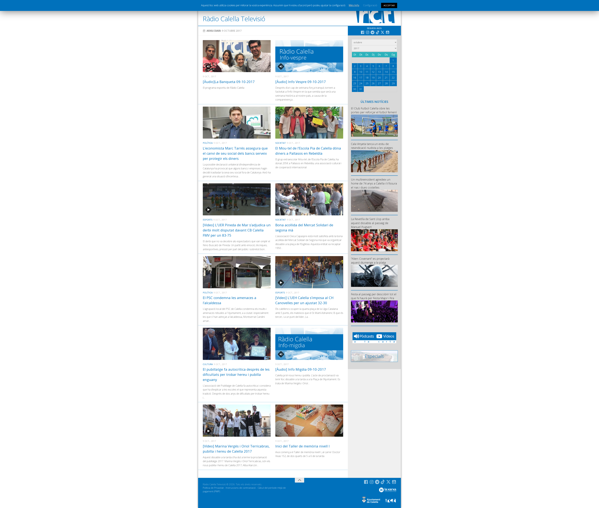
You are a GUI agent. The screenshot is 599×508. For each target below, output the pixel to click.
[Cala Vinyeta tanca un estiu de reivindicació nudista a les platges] (374, 161)
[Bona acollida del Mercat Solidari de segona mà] (309, 199)
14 (386, 71)
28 (386, 83)
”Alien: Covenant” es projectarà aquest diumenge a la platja (370, 260)
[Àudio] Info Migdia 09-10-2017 (300, 369)
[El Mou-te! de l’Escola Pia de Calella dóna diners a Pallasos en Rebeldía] (309, 123)
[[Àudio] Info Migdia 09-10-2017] (309, 344)
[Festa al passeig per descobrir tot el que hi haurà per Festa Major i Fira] (374, 311)
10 (360, 71)
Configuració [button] (370, 5)
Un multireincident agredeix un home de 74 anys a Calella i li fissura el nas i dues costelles (374, 183)
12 (373, 71)
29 (393, 83)
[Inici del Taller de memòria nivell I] (309, 421)
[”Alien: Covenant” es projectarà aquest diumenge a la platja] (374, 276)
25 (367, 83)
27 (379, 83)
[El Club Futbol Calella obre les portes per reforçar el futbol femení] (374, 126)
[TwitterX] (382, 32)
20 (379, 77)
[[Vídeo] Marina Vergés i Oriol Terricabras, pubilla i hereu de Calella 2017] (237, 421)
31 (360, 89)
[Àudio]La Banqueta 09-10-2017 (229, 81)
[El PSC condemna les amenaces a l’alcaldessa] (237, 272)
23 (354, 83)
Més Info (354, 5)
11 (367, 71)
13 (379, 71)
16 (354, 77)
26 (373, 83)
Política (208, 142)
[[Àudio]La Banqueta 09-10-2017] (237, 56)
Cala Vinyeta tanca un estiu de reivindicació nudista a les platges (372, 146)
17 (360, 77)
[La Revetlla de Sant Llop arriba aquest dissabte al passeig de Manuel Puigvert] (374, 240)
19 (373, 77)
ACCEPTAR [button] (389, 5)
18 (367, 77)
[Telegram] (372, 32)
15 (393, 71)
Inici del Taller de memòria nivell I (302, 446)
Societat (280, 142)
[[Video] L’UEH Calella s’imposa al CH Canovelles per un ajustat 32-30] (309, 272)
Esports (207, 219)
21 (386, 77)
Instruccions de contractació (241, 487)
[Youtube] (387, 32)
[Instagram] (367, 32)
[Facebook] (362, 32)
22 (393, 77)
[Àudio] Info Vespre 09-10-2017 (300, 81)
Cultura (208, 364)
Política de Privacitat (213, 487)
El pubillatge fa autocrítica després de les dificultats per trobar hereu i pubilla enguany (236, 374)
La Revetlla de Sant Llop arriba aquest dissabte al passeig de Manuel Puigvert (370, 223)
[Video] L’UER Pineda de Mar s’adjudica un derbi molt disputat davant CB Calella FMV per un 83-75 (237, 230)
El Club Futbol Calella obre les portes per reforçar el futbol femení (374, 110)
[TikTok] (377, 32)
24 (360, 83)
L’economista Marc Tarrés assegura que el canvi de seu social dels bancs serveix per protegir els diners (235, 153)
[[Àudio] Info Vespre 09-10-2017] (309, 56)
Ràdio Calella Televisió (234, 18)
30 (354, 89)
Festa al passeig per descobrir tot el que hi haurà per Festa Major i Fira (373, 296)
